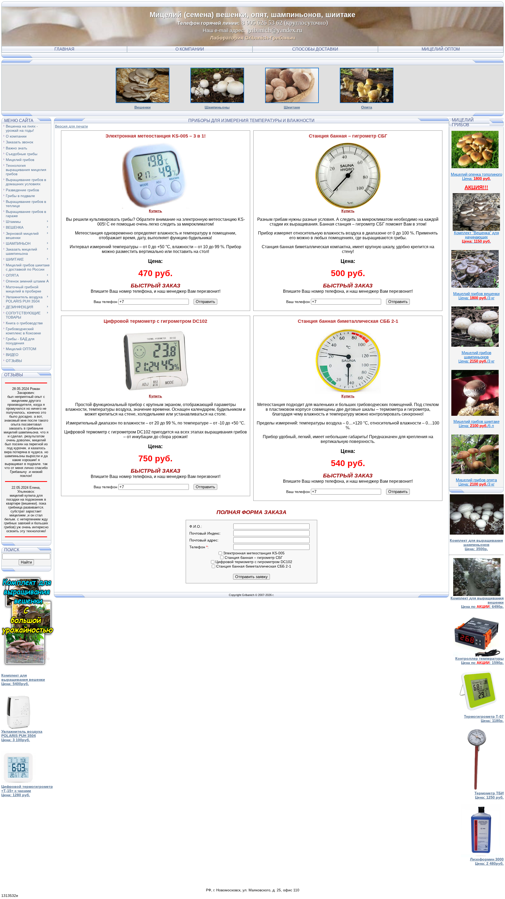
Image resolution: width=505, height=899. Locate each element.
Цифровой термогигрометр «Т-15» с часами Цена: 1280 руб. (27, 790)
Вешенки (142, 107)
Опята (366, 107)
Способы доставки (315, 49)
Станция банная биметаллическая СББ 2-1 (253, 566)
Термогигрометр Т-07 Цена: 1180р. (484, 718)
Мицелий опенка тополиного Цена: (476, 176)
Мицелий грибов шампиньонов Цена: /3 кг (476, 357)
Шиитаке (292, 107)
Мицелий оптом (441, 49)
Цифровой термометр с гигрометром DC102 (253, 562)
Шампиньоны (217, 107)
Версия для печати (71, 126)
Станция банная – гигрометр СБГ (253, 557)
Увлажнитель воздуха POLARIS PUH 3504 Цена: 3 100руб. (21, 735)
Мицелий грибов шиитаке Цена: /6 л (476, 423)
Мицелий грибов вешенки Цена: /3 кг (476, 296)
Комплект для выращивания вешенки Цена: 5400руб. (23, 679)
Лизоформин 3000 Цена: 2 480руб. (487, 861)
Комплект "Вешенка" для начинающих (476, 237)
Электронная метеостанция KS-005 (253, 553)
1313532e (9, 895)
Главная (64, 49)
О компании (189, 49)
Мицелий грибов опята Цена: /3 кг (476, 482)
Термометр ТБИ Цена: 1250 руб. (489, 795)
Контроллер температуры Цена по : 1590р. (479, 660)
